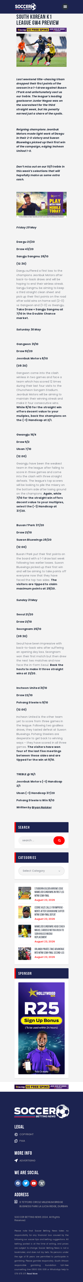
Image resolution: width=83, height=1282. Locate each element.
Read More (32, 1273)
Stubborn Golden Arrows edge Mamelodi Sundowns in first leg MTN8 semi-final (49, 892)
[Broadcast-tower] (41, 1183)
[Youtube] (33, 1183)
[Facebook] (17, 1183)
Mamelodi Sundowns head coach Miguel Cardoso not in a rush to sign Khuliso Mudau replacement (50, 932)
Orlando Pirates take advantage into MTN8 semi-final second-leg (49, 951)
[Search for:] (41, 840)
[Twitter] (25, 1183)
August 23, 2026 (45, 900)
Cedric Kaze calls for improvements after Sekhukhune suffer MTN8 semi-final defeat (49, 911)
